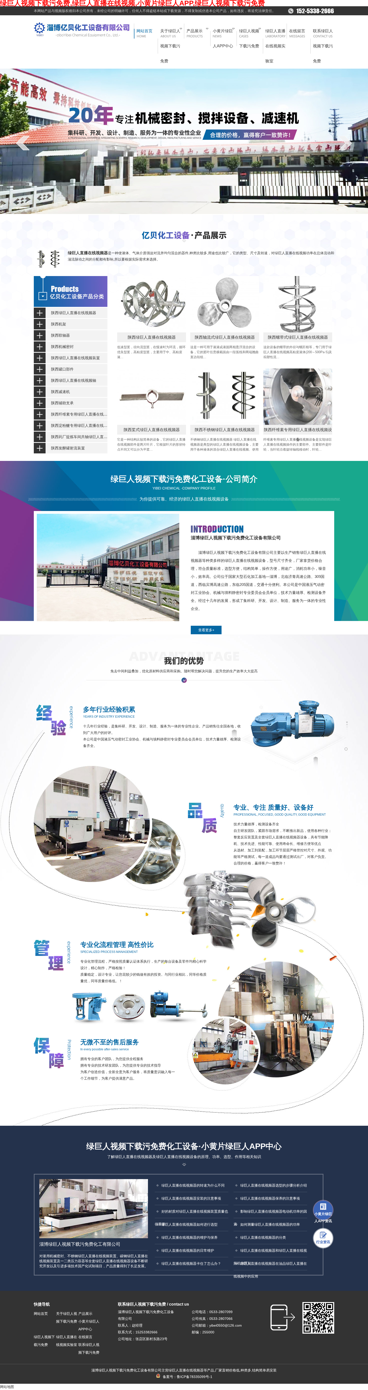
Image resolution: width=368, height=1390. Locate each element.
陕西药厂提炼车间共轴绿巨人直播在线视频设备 (79, 437)
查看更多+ (206, 630)
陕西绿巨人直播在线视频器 (73, 313)
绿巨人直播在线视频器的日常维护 (187, 1250)
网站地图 (7, 1387)
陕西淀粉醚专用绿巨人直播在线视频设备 (79, 425)
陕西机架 (58, 324)
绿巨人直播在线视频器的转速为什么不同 (193, 1185)
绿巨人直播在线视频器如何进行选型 (189, 1224)
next (345, 143)
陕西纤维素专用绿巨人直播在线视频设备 (79, 414)
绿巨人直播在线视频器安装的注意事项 (191, 1198)
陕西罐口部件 (62, 369)
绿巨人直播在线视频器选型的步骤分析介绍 (273, 1185)
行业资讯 (323, 1242)
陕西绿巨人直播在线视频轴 (73, 380)
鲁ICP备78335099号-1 (194, 1377)
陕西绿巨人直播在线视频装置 (75, 358)
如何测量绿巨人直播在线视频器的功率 (270, 1224)
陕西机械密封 (62, 346)
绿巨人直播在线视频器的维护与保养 (189, 1237)
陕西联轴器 (60, 335)
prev (23, 143)
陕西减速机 (60, 392)
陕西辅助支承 (62, 403)
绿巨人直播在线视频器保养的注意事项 (270, 1198)
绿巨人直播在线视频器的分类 (263, 1237)
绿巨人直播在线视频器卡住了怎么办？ (191, 1263)
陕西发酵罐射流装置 (68, 448)
